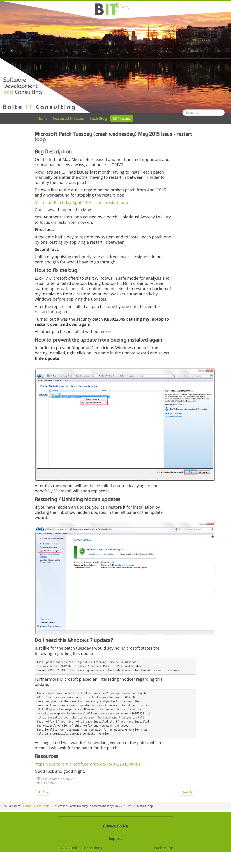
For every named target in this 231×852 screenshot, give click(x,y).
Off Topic (121, 118)
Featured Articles (68, 118)
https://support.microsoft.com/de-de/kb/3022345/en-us (88, 764)
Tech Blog (98, 118)
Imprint (115, 838)
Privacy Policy (115, 826)
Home (42, 118)
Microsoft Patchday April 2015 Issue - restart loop (81, 202)
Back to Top (163, 847)
